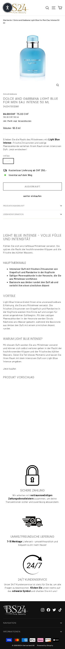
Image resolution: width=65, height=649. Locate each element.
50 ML (8, 161)
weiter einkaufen (32, 196)
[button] (8, 8)
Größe (6, 156)
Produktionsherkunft (13, 205)
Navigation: (9, 622)
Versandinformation (13, 214)
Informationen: (12, 631)
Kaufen (23, 447)
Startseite (7, 20)
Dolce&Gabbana (10, 94)
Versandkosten (24, 121)
